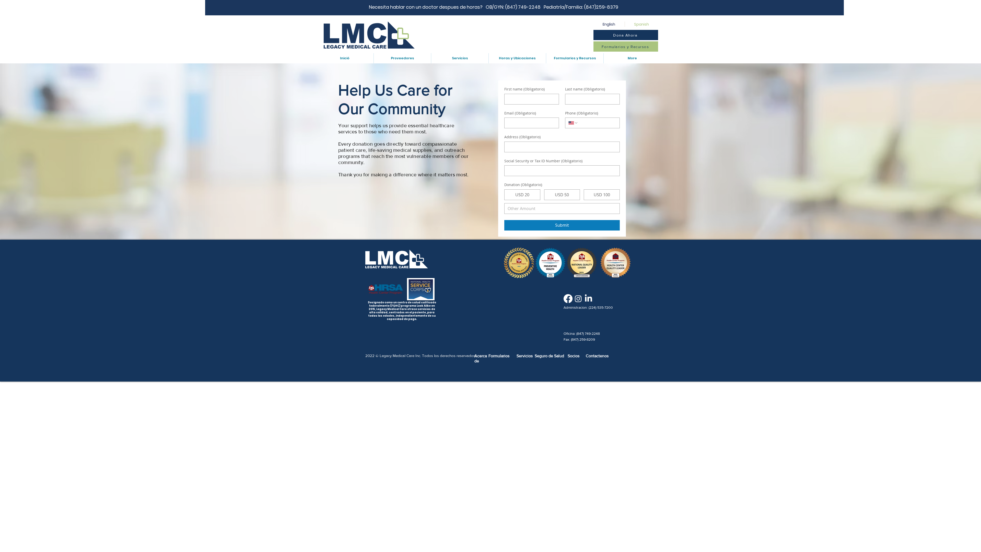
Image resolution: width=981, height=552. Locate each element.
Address (522, 136)
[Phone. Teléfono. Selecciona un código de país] (573, 123)
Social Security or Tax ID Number (543, 160)
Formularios (498, 356)
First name (524, 89)
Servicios (525, 356)
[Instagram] (578, 298)
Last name (585, 89)
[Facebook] (568, 298)
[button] (402, 58)
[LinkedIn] (588, 298)
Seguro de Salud (549, 356)
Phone (581, 113)
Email (520, 113)
